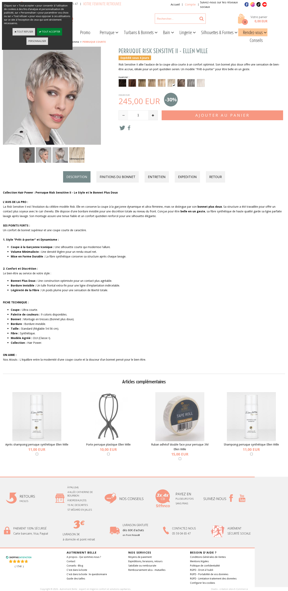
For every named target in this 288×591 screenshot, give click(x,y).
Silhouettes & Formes (217, 32)
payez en (184, 494)
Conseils (256, 40)
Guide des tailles (76, 578)
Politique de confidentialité (205, 565)
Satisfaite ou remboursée (142, 565)
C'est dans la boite (77, 570)
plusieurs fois (185, 498)
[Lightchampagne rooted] (171, 83)
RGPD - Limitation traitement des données (213, 578)
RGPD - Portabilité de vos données (209, 574)
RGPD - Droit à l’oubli (201, 570)
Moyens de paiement (140, 557)
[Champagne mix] (162, 83)
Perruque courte (94, 42)
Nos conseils (131, 498)
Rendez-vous (253, 32)
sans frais (182, 503)
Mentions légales (199, 561)
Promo (85, 32)
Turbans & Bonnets (139, 32)
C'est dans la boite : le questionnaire (87, 574)
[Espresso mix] (122, 83)
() (19, 566)
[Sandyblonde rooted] (152, 83)
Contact (71, 561)
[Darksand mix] (142, 83)
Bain (166, 32)
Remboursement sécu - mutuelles (146, 570)
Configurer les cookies (202, 583)
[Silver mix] (201, 83)
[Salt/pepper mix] (191, 83)
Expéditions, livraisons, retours (145, 561)
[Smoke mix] (181, 83)
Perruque (107, 32)
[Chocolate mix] (132, 83)
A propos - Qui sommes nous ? (84, 557)
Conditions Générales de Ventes (208, 557)
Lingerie (185, 32)
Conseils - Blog (75, 565)
